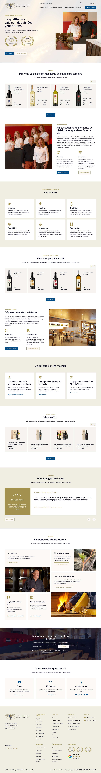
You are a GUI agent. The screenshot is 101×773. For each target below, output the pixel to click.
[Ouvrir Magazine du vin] (75, 7)
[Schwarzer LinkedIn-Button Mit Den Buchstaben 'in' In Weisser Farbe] (84, 695)
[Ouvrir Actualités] (83, 7)
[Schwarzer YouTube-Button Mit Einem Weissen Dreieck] (87, 695)
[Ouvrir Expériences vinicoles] (64, 7)
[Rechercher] (81, 3)
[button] (88, 519)
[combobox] (59, 3)
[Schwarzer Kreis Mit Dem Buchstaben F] (76, 695)
